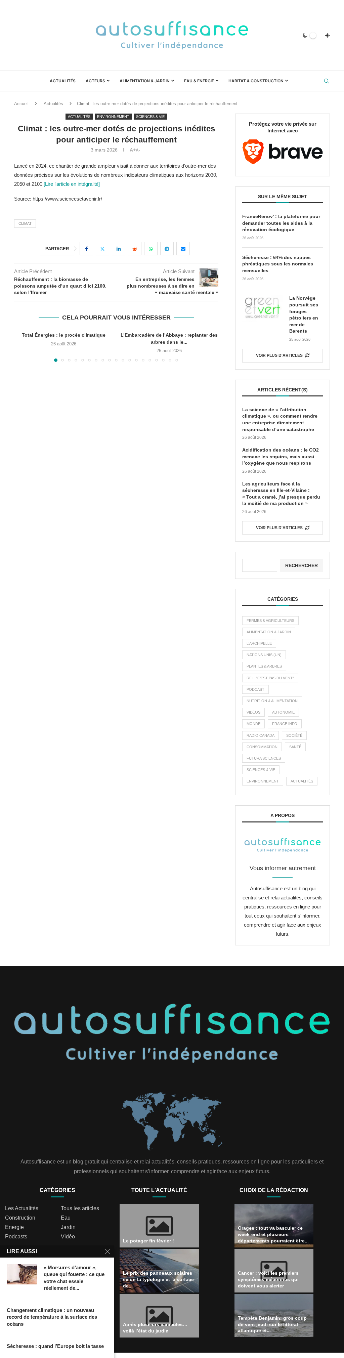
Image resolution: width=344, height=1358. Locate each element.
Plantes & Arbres (264, 666)
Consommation (262, 747)
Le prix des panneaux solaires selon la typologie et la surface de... (158, 1279)
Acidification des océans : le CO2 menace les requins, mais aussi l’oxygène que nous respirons (280, 456)
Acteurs (95, 80)
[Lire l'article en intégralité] (72, 184)
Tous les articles (80, 1208)
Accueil (21, 103)
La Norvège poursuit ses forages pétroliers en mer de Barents (303, 314)
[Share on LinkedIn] (118, 248)
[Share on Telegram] (167, 248)
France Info (284, 724)
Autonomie (283, 712)
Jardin (68, 1227)
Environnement (263, 781)
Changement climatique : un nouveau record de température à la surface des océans (52, 1317)
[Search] (326, 81)
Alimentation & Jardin (145, 80)
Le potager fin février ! (148, 1240)
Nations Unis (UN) (264, 655)
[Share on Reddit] (134, 248)
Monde (253, 724)
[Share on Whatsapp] (151, 248)
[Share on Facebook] (86, 248)
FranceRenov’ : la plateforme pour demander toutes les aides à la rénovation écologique (281, 223)
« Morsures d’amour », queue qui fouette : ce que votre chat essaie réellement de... (74, 1278)
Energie (14, 1227)
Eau (66, 1218)
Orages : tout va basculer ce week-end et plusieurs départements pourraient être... (273, 1234)
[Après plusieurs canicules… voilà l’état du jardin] (159, 1316)
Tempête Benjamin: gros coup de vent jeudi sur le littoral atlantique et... (272, 1324)
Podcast (255, 689)
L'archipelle (259, 643)
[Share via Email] (183, 248)
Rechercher (301, 565)
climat (25, 223)
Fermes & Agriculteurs (270, 621)
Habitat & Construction (256, 80)
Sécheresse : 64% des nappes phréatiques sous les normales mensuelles (277, 264)
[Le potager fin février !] (159, 1225)
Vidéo (68, 1236)
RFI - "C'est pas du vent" (270, 678)
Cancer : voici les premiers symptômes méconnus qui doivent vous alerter (268, 1279)
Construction (20, 1218)
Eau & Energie (199, 80)
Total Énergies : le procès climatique (63, 335)
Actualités (63, 80)
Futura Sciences (264, 758)
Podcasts (16, 1236)
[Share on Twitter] (102, 248)
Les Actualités (21, 1208)
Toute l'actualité (159, 1190)
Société (294, 735)
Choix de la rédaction (274, 1190)
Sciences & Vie (261, 770)
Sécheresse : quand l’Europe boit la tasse (55, 1346)
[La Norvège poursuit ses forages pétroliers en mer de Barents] (262, 308)
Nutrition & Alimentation (272, 701)
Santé (295, 747)
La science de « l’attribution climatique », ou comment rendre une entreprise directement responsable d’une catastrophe (279, 419)
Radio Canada (260, 735)
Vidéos (253, 712)
